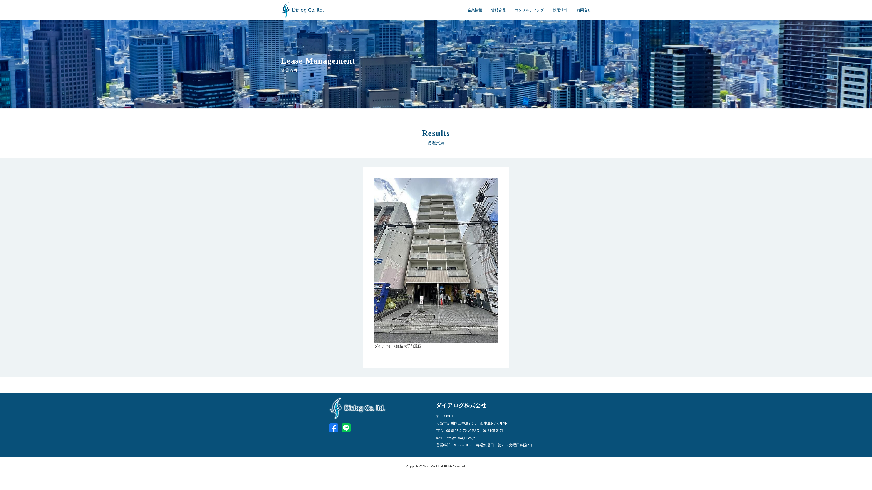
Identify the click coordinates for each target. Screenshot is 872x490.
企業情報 (475, 10)
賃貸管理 (498, 10)
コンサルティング (529, 10)
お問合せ (584, 10)
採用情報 (560, 10)
